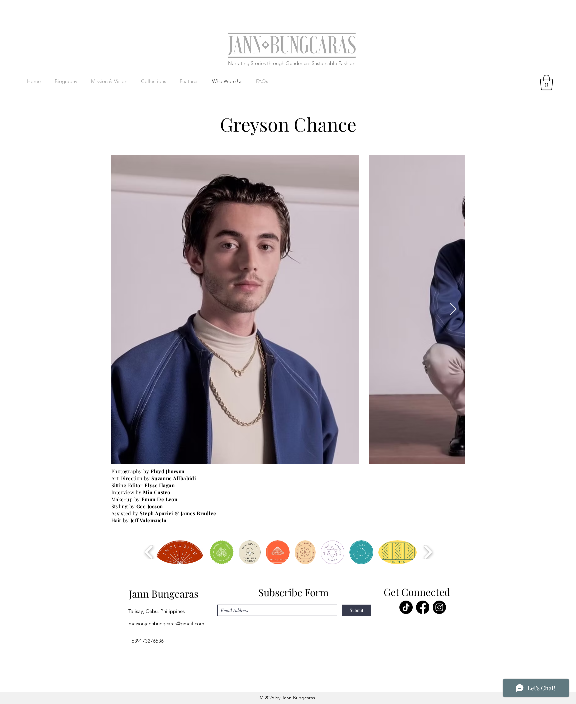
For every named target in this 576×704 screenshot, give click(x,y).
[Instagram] (439, 607)
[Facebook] (422, 607)
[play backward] (149, 552)
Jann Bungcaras (163, 593)
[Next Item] (453, 309)
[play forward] (427, 552)
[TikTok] (406, 607)
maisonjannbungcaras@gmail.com (166, 623)
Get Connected (417, 592)
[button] (546, 82)
